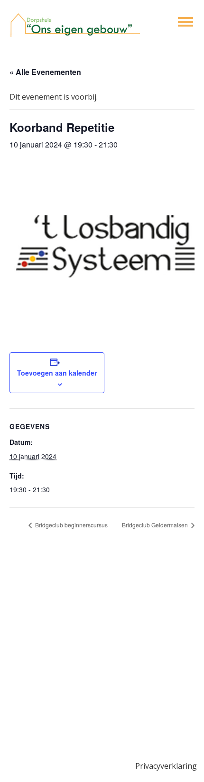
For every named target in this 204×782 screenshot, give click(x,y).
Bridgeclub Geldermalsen (155, 525)
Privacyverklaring (166, 766)
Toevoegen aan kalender (57, 372)
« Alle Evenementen (45, 71)
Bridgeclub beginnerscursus (71, 525)
